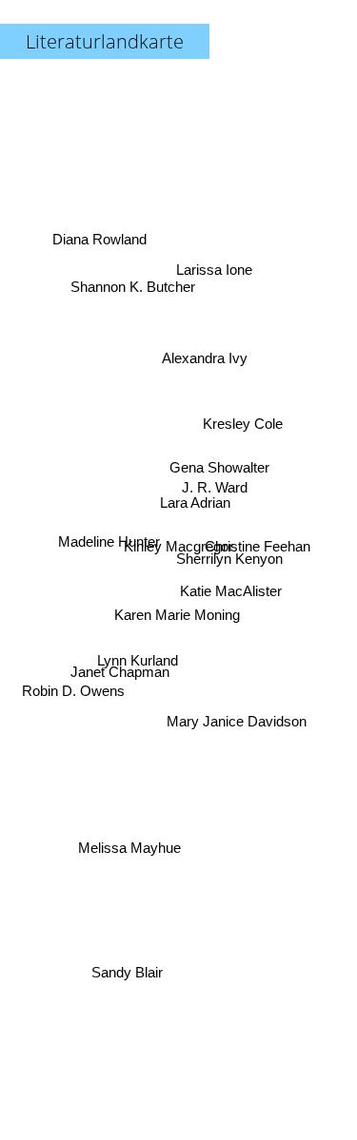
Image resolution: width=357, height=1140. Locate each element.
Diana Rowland (98, 242)
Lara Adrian (195, 502)
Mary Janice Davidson (241, 716)
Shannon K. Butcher (135, 277)
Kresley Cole (244, 421)
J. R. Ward (215, 488)
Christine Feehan (257, 548)
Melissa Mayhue (123, 833)
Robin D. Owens (73, 695)
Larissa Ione (212, 267)
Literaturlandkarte (105, 41)
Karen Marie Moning (180, 622)
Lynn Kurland (137, 663)
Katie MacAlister (233, 585)
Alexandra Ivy (205, 357)
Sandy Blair (124, 971)
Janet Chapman (120, 678)
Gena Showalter (220, 464)
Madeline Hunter (108, 552)
